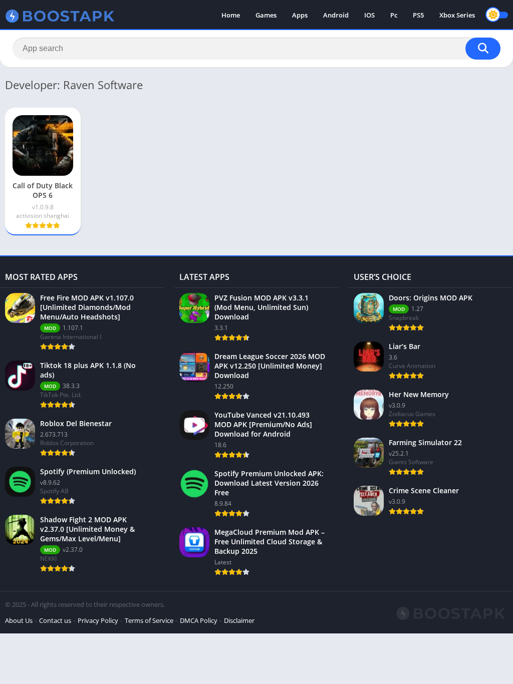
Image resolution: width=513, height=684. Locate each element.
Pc (393, 15)
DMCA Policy (198, 620)
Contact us (55, 620)
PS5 (418, 15)
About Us (19, 620)
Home (230, 15)
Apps (300, 15)
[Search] (482, 49)
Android (336, 15)
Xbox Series (457, 15)
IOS (369, 15)
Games (266, 15)
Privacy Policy (98, 620)
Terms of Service (149, 620)
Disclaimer (239, 620)
